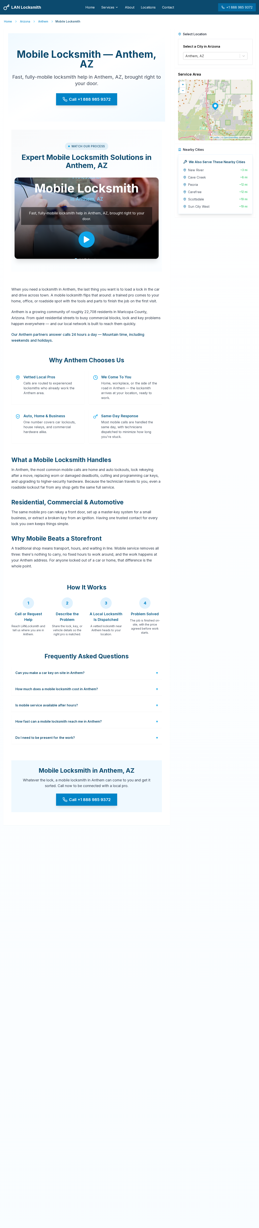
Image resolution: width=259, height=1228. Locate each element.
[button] (215, 106)
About (129, 7)
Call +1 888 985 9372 (90, 99)
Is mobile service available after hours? (86, 705)
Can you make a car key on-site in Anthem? (86, 673)
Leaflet (216, 137)
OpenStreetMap (230, 137)
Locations (148, 7)
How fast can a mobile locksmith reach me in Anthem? (86, 721)
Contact (168, 7)
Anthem (43, 21)
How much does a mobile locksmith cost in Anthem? (86, 689)
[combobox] (185, 55)
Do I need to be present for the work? (86, 738)
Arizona (25, 21)
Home (90, 7)
